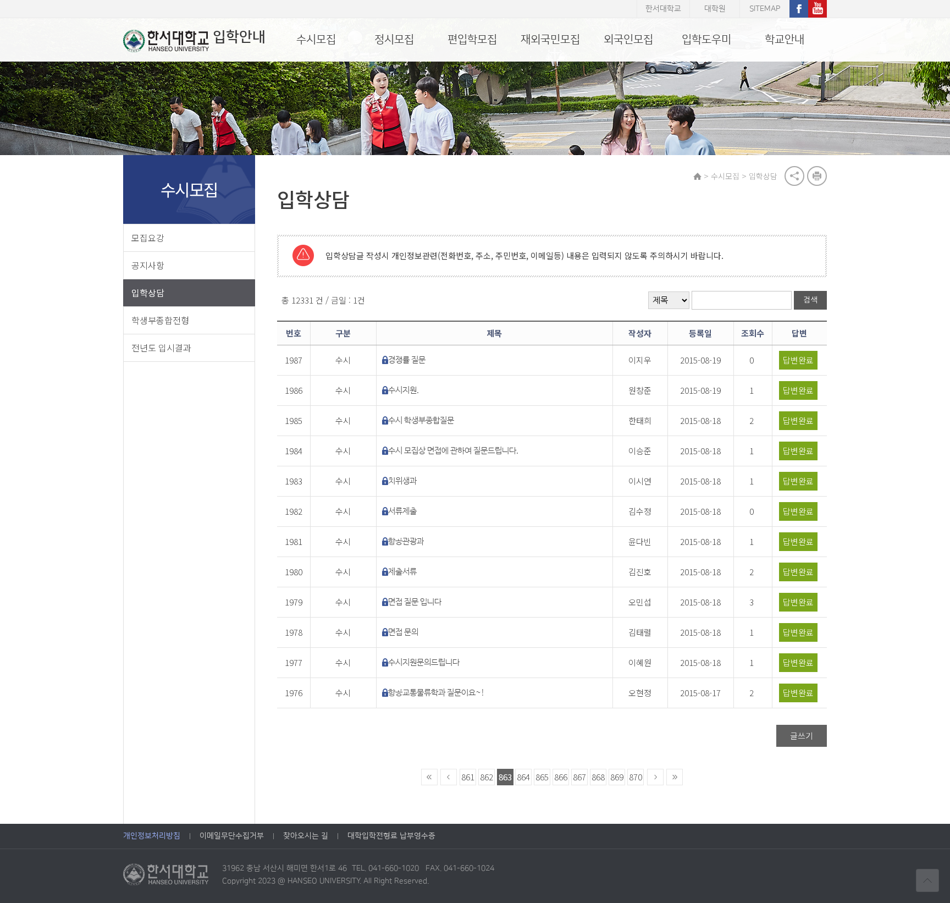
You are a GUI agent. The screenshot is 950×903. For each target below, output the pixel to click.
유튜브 (817, 9)
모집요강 (147, 237)
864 (523, 777)
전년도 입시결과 (161, 347)
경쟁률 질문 (407, 360)
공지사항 (147, 265)
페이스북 (798, 9)
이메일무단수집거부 (232, 836)
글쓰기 (801, 735)
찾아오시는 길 (305, 836)
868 (598, 777)
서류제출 (402, 511)
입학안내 (239, 37)
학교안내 (784, 40)
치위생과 (402, 481)
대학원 (715, 8)
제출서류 (402, 571)
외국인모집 (628, 40)
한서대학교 (663, 8)
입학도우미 (706, 40)
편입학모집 (472, 40)
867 (579, 777)
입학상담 (147, 292)
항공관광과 (406, 541)
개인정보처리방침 (151, 836)
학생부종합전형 (160, 320)
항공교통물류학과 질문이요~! (436, 692)
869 (616, 777)
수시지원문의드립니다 (424, 662)
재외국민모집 (550, 40)
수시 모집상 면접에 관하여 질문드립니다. (453, 450)
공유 (794, 176)
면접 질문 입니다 (414, 602)
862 (486, 777)
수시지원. (403, 390)
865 (542, 777)
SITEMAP (764, 8)
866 (560, 777)
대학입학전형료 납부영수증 (391, 836)
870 (635, 777)
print (817, 176)
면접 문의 (403, 632)
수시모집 (316, 40)
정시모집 (394, 40)
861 (467, 777)
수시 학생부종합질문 (421, 420)
